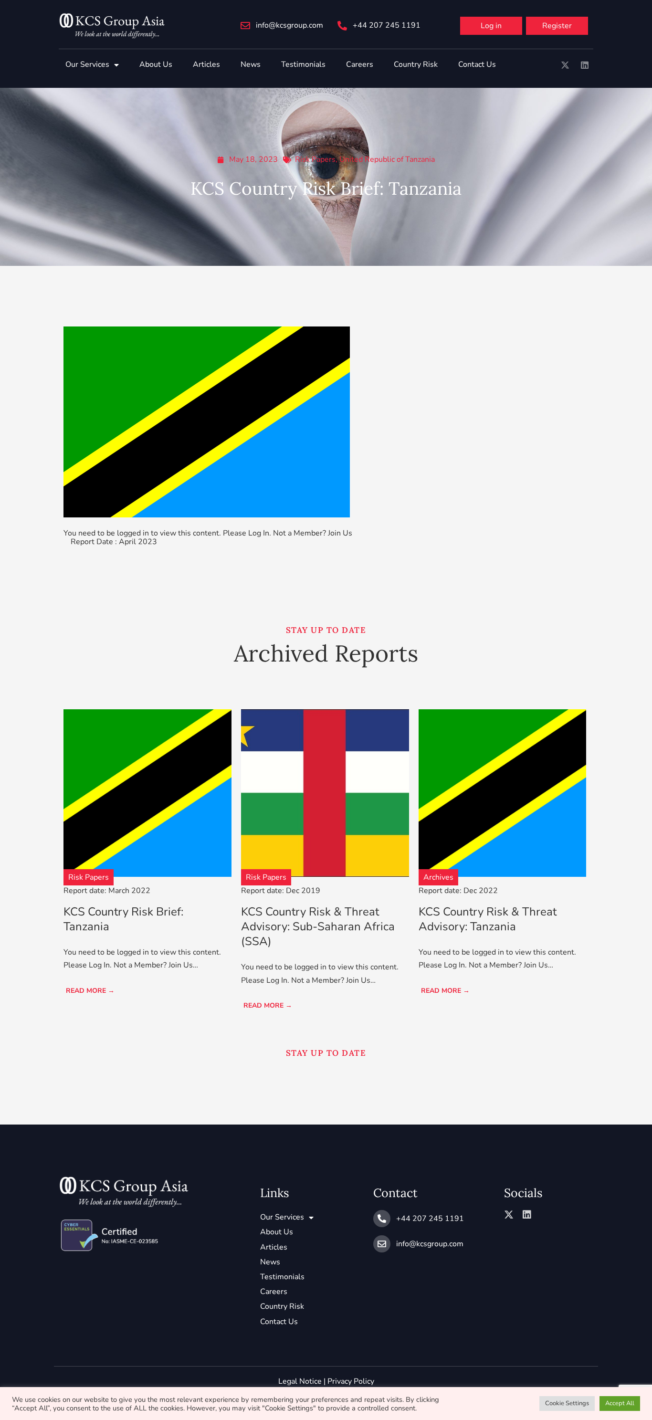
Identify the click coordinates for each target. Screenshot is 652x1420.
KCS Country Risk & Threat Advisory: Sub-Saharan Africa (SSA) (318, 926)
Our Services (87, 64)
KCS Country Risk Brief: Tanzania (123, 919)
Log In (258, 533)
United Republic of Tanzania (387, 159)
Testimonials (303, 64)
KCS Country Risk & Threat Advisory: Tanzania (488, 919)
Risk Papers (315, 159)
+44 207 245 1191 (387, 25)
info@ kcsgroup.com (289, 25)
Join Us (340, 533)
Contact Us (477, 64)
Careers (359, 64)
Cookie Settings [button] (567, 1403)
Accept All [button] (619, 1403)
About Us (155, 64)
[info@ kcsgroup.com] (245, 26)
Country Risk (416, 64)
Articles (206, 64)
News (251, 64)
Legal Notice (300, 1381)
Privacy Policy (350, 1381)
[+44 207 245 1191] (342, 26)
